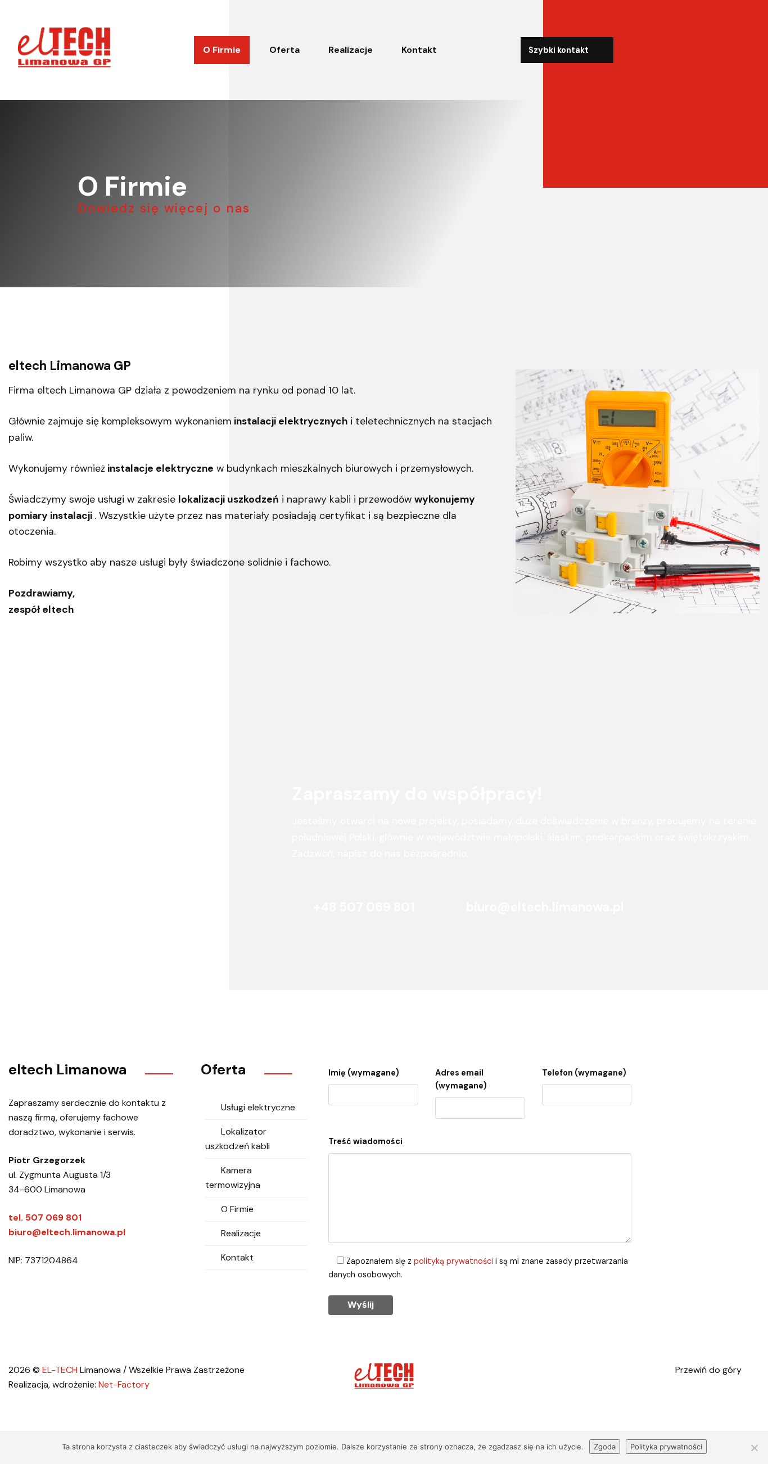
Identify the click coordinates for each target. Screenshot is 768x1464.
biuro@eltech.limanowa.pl (543, 907)
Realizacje (350, 50)
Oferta (284, 50)
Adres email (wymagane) (461, 1079)
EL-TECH (60, 1370)
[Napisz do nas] (722, 49)
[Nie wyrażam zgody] (754, 1447)
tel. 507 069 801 (45, 1217)
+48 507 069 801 (364, 907)
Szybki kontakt (559, 50)
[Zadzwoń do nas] (749, 49)
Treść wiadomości (365, 1141)
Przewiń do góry (709, 1370)
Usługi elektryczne (258, 1107)
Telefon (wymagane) (584, 1073)
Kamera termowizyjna (232, 1177)
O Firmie (222, 50)
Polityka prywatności (666, 1446)
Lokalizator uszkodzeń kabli (237, 1139)
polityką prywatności (453, 1261)
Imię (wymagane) (363, 1073)
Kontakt (419, 50)
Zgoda (605, 1446)
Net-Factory (124, 1384)
